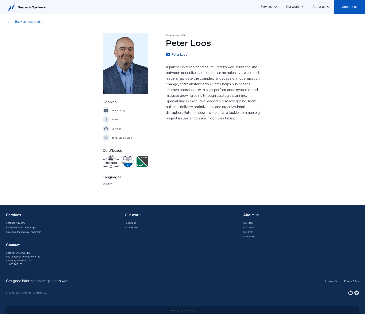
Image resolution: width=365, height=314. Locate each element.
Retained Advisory (15, 223)
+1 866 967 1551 (15, 264)
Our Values (249, 227)
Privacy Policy (351, 281)
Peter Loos (179, 54)
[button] (269, 7)
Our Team (248, 232)
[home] (25, 5)
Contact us (349, 6)
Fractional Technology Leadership (23, 232)
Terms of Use (331, 281)
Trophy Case (131, 227)
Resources (130, 223)
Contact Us (249, 237)
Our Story (248, 223)
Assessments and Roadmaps (21, 227)
